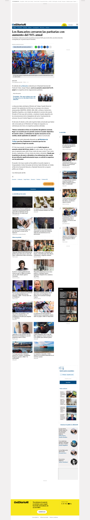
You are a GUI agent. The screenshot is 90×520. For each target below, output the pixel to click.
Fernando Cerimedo (37, 1)
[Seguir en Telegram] (65, 503)
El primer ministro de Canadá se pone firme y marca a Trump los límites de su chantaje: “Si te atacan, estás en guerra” (69, 219)
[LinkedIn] (47, 47)
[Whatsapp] (36, 47)
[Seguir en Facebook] (63, 503)
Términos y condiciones (54, 517)
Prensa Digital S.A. (35, 517)
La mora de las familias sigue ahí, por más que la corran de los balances (21, 231)
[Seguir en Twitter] (62, 503)
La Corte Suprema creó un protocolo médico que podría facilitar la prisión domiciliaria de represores (63, 303)
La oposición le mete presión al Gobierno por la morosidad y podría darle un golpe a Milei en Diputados (43, 315)
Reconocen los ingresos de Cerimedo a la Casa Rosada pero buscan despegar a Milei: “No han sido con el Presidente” (22, 295)
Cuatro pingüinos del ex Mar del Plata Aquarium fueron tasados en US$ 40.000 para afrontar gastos (43, 336)
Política (14, 27)
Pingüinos (74, 1)
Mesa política (22, 1)
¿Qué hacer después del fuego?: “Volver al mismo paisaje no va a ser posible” (63, 409)
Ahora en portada (16, 237)
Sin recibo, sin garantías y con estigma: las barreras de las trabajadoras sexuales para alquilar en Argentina (21, 316)
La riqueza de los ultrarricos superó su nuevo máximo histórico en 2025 (43, 209)
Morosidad (59, 1)
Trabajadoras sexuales (69, 1)
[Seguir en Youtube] (69, 503)
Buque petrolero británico (44, 1)
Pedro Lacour (15, 256)
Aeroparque (64, 1)
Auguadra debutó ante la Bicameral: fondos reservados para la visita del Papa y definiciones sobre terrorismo (22, 254)
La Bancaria (24, 86)
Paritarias (38, 179)
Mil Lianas (42, 27)
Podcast (47, 27)
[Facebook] (39, 47)
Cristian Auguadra (54, 1)
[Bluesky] (42, 47)
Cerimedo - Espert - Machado (29, 1)
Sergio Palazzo (27, 179)
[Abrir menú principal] (77, 24)
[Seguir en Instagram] (66, 503)
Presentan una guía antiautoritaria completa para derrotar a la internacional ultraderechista (69, 163)
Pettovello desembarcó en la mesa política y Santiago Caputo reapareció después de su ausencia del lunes (43, 274)
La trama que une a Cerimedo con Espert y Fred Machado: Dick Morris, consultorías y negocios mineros (43, 254)
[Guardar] (50, 47)
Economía (19, 27)
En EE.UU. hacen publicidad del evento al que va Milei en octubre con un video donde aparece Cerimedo (21, 274)
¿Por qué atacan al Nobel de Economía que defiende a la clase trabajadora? (68, 146)
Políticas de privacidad (44, 517)
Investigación (36, 27)
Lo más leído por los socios (19, 194)
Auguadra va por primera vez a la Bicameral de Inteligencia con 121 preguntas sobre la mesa (21, 336)
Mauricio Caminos (37, 256)
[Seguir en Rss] (70, 503)
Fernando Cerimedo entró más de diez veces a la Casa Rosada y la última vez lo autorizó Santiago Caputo (43, 295)
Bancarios (33, 179)
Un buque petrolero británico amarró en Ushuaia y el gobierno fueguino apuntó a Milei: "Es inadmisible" (69, 182)
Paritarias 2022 (45, 179)
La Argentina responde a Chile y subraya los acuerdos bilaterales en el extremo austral (44, 355)
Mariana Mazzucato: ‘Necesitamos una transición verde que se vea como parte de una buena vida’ (63, 394)
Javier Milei (49, 1)
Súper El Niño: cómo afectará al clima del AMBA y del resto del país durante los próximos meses (63, 402)
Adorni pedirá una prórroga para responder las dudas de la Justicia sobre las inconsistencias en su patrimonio (43, 232)
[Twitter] (44, 47)
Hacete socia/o (64, 25)
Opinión (30, 27)
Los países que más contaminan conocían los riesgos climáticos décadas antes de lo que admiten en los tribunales (62, 417)
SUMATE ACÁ (42, 512)
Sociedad (25, 27)
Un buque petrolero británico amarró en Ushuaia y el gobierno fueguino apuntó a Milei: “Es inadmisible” (21, 356)
